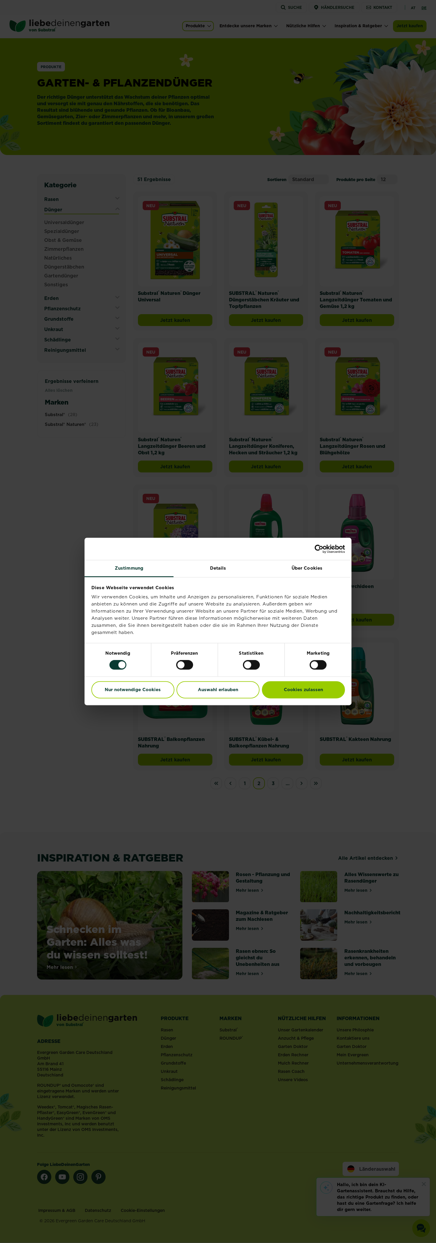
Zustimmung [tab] (129, 568)
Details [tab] (218, 568)
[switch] (184, 665)
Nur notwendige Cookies (133, 689)
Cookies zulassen (303, 689)
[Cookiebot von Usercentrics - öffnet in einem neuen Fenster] (319, 548)
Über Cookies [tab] (307, 568)
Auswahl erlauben (218, 689)
